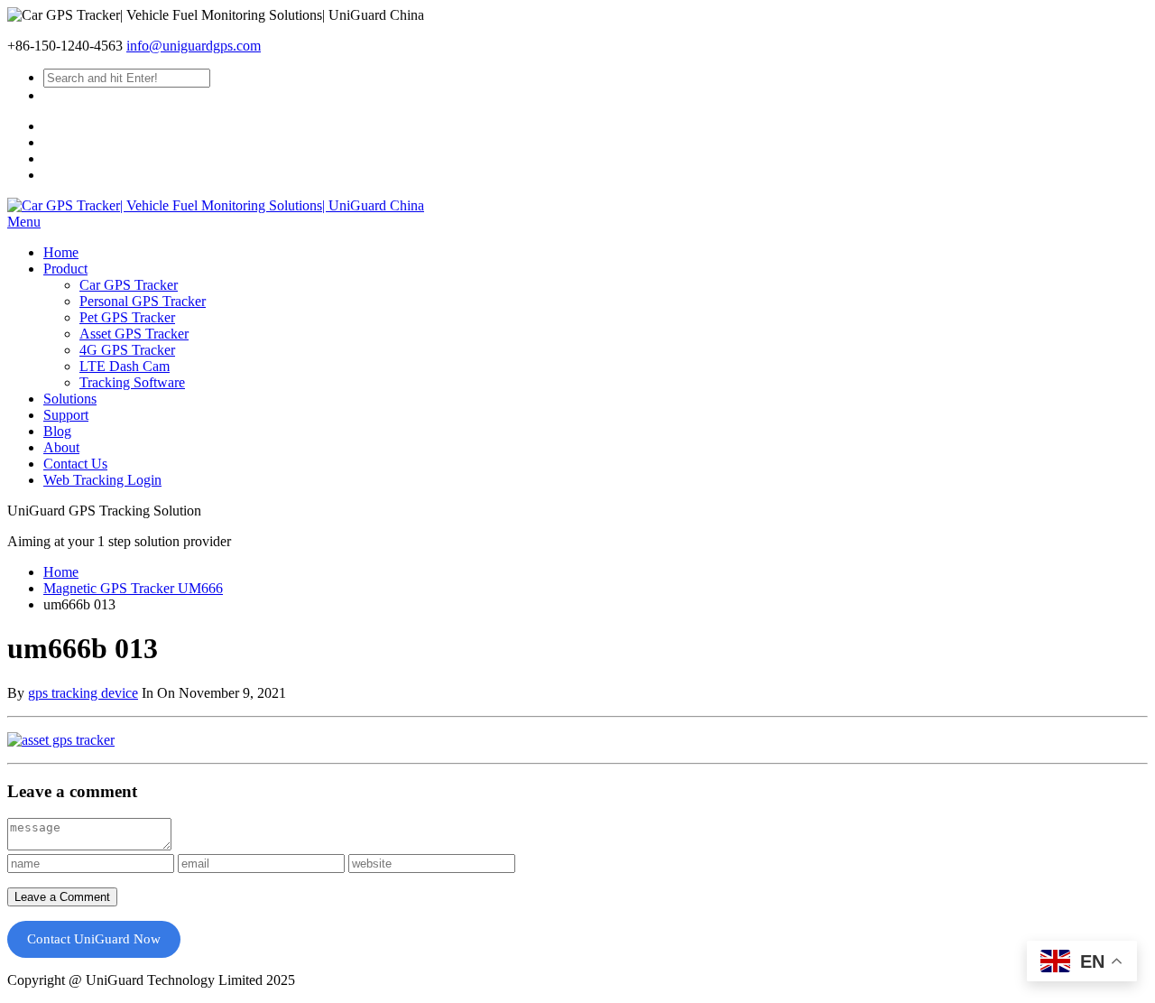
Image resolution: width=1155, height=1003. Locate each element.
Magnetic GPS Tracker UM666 (133, 588)
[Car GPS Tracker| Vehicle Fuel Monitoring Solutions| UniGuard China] (215, 205)
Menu (24, 221)
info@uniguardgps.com (193, 45)
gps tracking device (83, 693)
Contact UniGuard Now (94, 939)
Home (61, 572)
